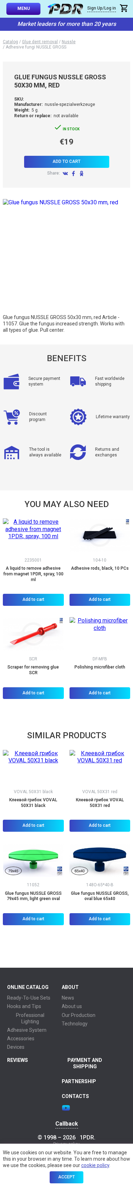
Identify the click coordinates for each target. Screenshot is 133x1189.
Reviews (17, 1060)
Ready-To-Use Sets (28, 998)
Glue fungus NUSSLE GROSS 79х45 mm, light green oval (33, 896)
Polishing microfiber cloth (99, 667)
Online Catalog (28, 987)
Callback (66, 1124)
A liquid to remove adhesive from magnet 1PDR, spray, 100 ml (33, 574)
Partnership (79, 1081)
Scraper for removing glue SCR (33, 670)
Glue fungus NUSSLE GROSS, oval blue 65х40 (100, 896)
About (70, 987)
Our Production (78, 1015)
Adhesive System (26, 1030)
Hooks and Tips (24, 1006)
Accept (66, 1176)
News (68, 998)
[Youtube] (66, 1108)
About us (72, 1006)
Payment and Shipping (84, 1063)
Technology (75, 1023)
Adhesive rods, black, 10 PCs (100, 568)
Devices (15, 1047)
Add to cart (66, 161)
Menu (23, 8)
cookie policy (95, 1165)
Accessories (20, 1038)
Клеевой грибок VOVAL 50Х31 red (100, 802)
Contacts (75, 1096)
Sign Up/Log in (101, 8)
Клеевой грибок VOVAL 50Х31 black (33, 802)
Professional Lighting (30, 1018)
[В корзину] (125, 9)
